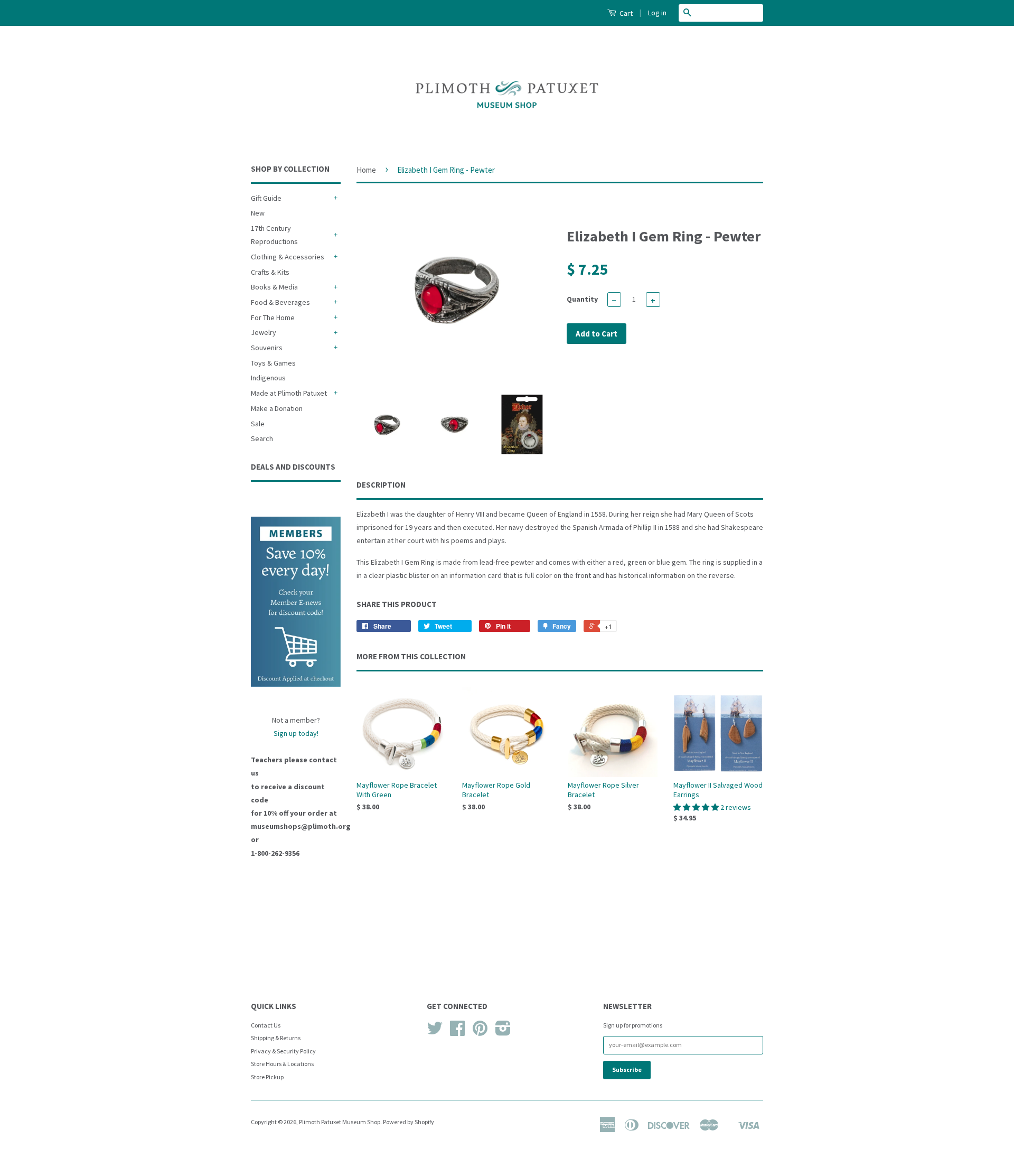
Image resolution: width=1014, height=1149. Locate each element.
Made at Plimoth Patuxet (289, 393)
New (258, 213)
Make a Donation (277, 408)
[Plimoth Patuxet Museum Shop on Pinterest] (480, 1032)
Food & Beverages (280, 302)
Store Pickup (267, 1077)
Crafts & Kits (270, 272)
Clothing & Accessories (287, 256)
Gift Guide (266, 198)
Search (262, 438)
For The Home (273, 317)
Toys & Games (273, 363)
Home (366, 170)
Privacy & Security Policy (283, 1051)
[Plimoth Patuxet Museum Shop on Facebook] (457, 1032)
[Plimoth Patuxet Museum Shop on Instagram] (503, 1032)
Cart (625, 13)
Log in (657, 12)
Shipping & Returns (276, 1038)
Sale (258, 423)
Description (381, 485)
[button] (696, 807)
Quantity (582, 299)
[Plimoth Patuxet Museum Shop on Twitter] (435, 1032)
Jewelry (263, 332)
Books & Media (274, 287)
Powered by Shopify (408, 1122)
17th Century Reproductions (274, 234)
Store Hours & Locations (282, 1064)
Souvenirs (267, 347)
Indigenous (268, 377)
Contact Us (265, 1025)
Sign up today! (296, 733)
